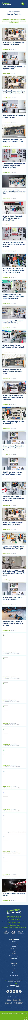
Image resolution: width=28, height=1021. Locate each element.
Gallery (14, 953)
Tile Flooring (14, 948)
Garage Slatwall (6, 97)
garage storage (14, 925)
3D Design (14, 958)
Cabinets (14, 946)
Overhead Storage (14, 955)
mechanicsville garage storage (14, 917)
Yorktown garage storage (14, 919)
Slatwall (14, 951)
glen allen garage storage (14, 922)
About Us (14, 965)
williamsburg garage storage (14, 924)
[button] (25, 4)
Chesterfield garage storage (14, 916)
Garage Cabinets (6, 73)
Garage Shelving (6, 49)
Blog (14, 970)
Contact (14, 972)
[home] (6, 3)
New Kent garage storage (8, 920)
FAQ (14, 968)
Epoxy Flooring (14, 944)
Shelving (14, 941)
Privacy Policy (14, 975)
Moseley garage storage (20, 920)
